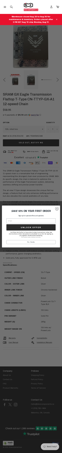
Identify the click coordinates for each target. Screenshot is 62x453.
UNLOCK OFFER (31, 227)
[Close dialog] (57, 209)
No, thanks (31, 242)
